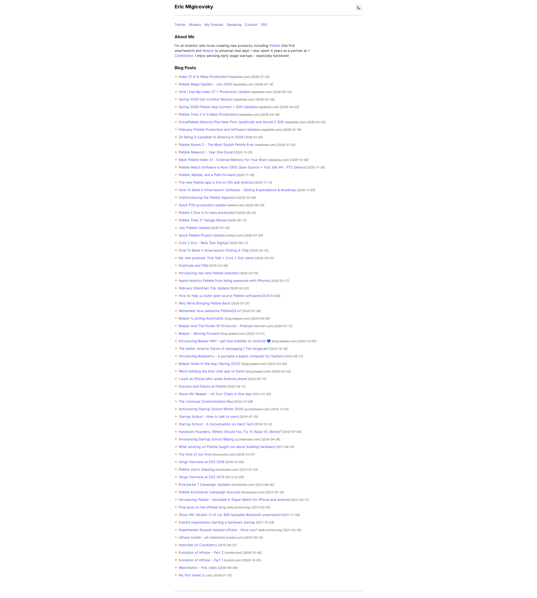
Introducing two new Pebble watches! (209, 273)
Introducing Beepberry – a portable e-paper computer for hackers (231, 356)
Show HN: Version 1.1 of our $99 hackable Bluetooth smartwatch (230, 515)
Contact (251, 24)
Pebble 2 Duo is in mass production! (207, 212)
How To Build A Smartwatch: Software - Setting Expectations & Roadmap (237, 190)
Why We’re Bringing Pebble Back (204, 303)
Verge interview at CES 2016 (201, 462)
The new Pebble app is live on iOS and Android (216, 182)
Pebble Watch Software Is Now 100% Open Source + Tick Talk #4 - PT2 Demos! (242, 167)
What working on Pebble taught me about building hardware (227, 447)
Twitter (180, 24)
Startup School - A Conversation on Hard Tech (216, 424)
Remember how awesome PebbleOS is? (210, 311)
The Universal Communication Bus (206, 401)
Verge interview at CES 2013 (201, 477)
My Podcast (214, 24)
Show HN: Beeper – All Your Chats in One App (215, 394)
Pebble (274, 45)
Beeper (208, 50)
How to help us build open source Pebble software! (219, 296)
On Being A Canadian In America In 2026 (211, 137)
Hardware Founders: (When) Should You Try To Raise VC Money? (230, 432)
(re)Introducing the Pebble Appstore (207, 197)
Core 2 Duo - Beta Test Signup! (203, 243)
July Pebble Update (194, 228)
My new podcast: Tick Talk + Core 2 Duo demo (216, 258)
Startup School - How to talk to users (209, 416)
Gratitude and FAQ (193, 265)
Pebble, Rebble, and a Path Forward (207, 175)
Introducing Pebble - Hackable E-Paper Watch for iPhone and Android (234, 499)
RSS (264, 24)
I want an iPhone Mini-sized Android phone (213, 379)
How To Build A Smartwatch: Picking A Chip (214, 250)
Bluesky (195, 24)
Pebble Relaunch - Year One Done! (206, 152)
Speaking (234, 24)
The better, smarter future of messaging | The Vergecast (223, 348)
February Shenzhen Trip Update (204, 288)
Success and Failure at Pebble (202, 386)
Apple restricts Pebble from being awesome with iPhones (224, 280)
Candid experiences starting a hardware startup (217, 522)
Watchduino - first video (198, 567)
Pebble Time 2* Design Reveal (203, 220)
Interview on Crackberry (198, 545)
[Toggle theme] (358, 7)
